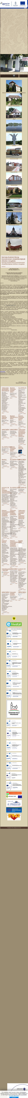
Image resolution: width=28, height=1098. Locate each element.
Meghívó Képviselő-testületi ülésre (13, 674)
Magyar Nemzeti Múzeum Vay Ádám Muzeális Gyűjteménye (14, 377)
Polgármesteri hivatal (14, 443)
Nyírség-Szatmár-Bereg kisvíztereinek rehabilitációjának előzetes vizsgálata (13, 544)
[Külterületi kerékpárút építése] (14, 1075)
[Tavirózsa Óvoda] (14, 469)
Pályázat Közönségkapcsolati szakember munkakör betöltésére (7, 798)
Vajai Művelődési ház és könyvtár (14, 496)
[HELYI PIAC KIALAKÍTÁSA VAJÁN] (14, 1054)
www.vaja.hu (2, 656)
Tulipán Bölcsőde (14, 457)
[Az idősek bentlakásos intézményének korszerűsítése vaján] (14, 1064)
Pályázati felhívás (4, 826)
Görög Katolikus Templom (14, 536)
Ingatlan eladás (20, 826)
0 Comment (22, 697)
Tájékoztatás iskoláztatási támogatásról (5, 674)
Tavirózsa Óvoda (14, 470)
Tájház (14, 404)
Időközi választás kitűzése (4, 702)
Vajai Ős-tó (14, 417)
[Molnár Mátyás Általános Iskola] (14, 482)
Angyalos (14, 430)
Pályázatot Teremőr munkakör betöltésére (13, 797)
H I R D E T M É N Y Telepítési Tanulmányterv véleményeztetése (7, 775)
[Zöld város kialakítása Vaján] (14, 1045)
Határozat (3, 551)
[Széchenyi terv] (14, 1083)
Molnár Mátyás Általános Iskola (14, 483)
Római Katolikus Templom (14, 523)
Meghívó (4, 744)
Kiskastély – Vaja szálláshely (14, 390)
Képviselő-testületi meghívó (13, 878)
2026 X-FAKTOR (20, 732)
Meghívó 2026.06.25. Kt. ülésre (14, 702)
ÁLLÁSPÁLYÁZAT (7, 732)
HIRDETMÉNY (6, 714)
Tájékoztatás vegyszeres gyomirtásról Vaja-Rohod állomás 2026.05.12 (21, 718)
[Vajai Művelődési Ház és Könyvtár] (14, 508)
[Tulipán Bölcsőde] (14, 456)
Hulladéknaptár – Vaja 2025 (6, 854)
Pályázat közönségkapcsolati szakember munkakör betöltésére (15, 828)
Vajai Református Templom (14, 509)
